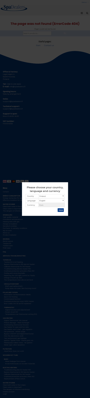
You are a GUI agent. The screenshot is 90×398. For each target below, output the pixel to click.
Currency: (31, 205)
